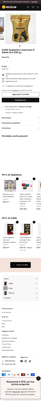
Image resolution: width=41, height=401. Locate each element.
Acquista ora (20, 100)
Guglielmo (16, 174)
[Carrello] (32, 7)
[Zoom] (33, 41)
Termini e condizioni (8, 341)
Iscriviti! (34, 2)
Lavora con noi (6, 321)
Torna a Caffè (22, 265)
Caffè (14, 218)
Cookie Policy (6, 347)
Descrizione (6, 118)
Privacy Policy (6, 344)
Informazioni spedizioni (11, 123)
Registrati (16, 392)
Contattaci (6, 128)
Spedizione (15, 90)
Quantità (5, 57)
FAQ (3, 327)
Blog (3, 324)
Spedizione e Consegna (9, 338)
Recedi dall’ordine (7, 350)
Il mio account (6, 312)
